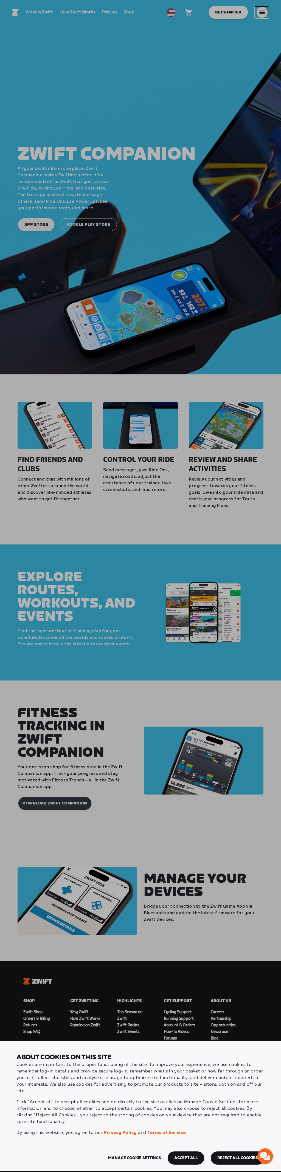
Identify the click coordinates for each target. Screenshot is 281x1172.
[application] (265, 1156)
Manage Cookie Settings (134, 1158)
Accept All (186, 1158)
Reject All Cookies (237, 1158)
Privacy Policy (120, 1132)
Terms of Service (166, 1132)
